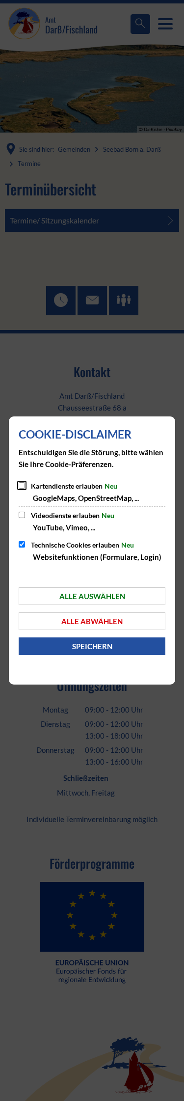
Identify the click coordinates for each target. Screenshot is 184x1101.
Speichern (92, 646)
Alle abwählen (92, 621)
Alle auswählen (92, 596)
